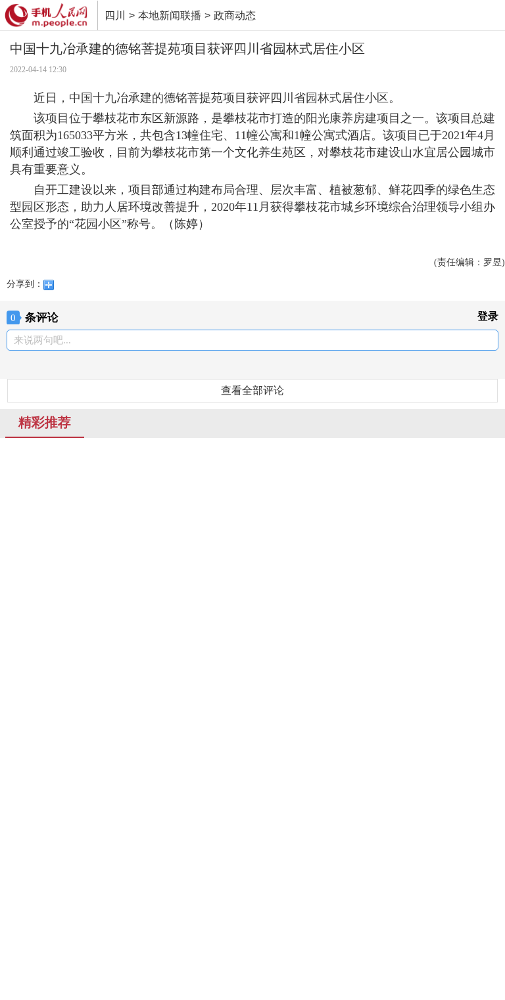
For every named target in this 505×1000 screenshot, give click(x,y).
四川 (115, 15)
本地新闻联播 (169, 15)
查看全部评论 (252, 390)
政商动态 (235, 15)
